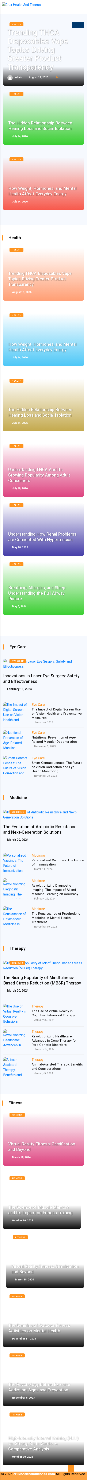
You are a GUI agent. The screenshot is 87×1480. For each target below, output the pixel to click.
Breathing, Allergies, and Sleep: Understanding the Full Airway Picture (37, 593)
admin (18, 77)
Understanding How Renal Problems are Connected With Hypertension (42, 537)
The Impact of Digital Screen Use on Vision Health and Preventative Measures (57, 713)
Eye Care (18, 661)
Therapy (17, 963)
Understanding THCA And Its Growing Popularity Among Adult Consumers (39, 475)
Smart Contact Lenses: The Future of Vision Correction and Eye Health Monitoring (57, 767)
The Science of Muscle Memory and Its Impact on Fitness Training (40, 1210)
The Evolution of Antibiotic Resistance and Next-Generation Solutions (39, 829)
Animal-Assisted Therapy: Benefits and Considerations (57, 1066)
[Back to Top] (71, 1468)
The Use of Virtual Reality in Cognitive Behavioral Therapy (53, 1013)
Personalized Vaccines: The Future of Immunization (58, 862)
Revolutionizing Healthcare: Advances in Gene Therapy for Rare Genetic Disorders (54, 1040)
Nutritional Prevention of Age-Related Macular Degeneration (54, 739)
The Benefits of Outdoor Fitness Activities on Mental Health (39, 1328)
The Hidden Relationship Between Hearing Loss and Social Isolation (40, 126)
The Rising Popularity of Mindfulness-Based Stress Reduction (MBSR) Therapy (42, 980)
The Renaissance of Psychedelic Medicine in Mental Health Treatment (56, 917)
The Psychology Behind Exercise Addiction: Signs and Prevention (39, 1387)
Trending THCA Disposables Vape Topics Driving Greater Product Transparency (37, 50)
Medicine (18, 812)
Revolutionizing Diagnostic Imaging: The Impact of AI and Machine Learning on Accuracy (55, 889)
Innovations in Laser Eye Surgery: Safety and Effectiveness (41, 678)
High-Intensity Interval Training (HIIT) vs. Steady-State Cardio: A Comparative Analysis (43, 1443)
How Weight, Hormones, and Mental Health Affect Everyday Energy (42, 191)
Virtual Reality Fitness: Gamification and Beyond (41, 1147)
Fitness (17, 1115)
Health (16, 94)
